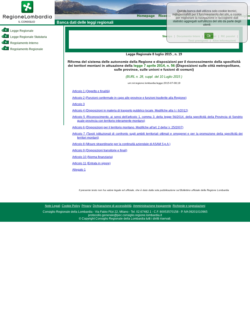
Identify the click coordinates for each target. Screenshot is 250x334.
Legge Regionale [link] (21, 31)
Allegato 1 (79, 169)
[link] (27, 23)
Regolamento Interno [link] (24, 43)
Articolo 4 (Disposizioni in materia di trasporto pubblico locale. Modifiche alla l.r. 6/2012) (130, 110)
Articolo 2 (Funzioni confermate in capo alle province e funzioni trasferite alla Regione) (129, 98)
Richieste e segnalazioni (189, 206)
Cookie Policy (71, 206)
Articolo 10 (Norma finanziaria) (92, 157)
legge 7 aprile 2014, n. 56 (154, 65)
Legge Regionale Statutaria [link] (28, 37)
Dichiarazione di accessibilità (112, 206)
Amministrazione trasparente (152, 206)
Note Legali (52, 206)
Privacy (86, 206)
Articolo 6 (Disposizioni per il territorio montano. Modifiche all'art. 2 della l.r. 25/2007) (127, 127)
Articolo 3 (78, 104)
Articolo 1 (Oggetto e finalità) (91, 91)
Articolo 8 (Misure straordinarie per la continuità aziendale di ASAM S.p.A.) (121, 144)
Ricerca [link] (164, 16)
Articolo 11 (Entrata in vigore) (91, 163)
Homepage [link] (146, 16)
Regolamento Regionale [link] (26, 49)
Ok (209, 36)
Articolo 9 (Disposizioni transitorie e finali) (99, 150)
